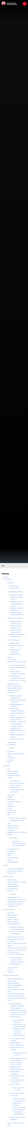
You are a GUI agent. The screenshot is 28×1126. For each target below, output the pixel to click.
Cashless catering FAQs (18, 962)
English (10, 797)
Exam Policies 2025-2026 (18, 680)
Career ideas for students (18, 818)
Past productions (16, 785)
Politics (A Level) (12, 828)
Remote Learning (13, 857)
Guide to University (19, 1107)
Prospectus (11, 751)
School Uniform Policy (17, 739)
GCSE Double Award (20, 843)
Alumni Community (13, 640)
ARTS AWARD (15, 781)
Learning (7, 765)
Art (8, 769)
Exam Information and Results (17, 662)
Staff (9, 762)
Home (3, 565)
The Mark (11, 891)
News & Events (9, 876)
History (10, 808)
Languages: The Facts (17, 820)
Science (10, 834)
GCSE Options (12, 758)
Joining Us (11, 760)
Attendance (11, 972)
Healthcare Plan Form (17, 927)
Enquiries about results (18, 665)
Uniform (10, 970)
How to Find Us (15, 588)
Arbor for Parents (13, 919)
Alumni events (15, 643)
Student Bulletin (12, 888)
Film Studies (11, 799)
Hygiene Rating (15, 964)
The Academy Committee (15, 592)
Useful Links (11, 873)
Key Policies (11, 692)
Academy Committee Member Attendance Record (17, 597)
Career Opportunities (17, 1045)
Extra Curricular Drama (18, 783)
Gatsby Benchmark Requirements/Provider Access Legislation (18, 1006)
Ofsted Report (12, 742)
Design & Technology (14, 775)
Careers (10, 1000)
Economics (11, 795)
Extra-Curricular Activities (15, 979)
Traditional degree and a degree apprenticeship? (19, 1112)
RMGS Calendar (12, 880)
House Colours (12, 981)
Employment (17, 1103)
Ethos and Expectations (15, 686)
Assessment (11, 851)
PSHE (9, 855)
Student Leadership (14, 983)
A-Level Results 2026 (14, 897)
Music (9, 823)
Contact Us (11, 583)
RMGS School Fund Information (17, 948)
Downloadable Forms (14, 924)
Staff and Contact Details (15, 871)
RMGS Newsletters (13, 886)
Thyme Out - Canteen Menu (16, 954)
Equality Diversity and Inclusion (17, 998)
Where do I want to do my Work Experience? (19, 1031)
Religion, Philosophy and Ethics (17, 832)
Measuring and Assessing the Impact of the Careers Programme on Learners (18, 1012)
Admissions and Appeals (15, 618)
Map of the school (13, 684)
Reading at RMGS (13, 862)
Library (10, 860)
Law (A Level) (11, 810)
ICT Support (11, 941)
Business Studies (13, 771)
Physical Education (13, 826)
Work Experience (16, 1017)
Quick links (11, 913)
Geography (11, 806)
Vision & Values (12, 659)
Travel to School (13, 967)
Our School (8, 579)
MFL (9, 815)
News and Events (13, 884)
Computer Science (13, 773)
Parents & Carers (10, 909)
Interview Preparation (17, 1069)
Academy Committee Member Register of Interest (17, 604)
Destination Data (16, 1067)
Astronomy (17, 841)
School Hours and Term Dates (17, 882)
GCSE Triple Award (19, 845)
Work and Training (19, 1035)
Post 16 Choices (15, 1084)
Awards (10, 657)
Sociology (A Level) (13, 849)
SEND (6, 865)
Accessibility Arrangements (16, 869)
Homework (11, 853)
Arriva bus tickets (13, 921)
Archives (13, 894)
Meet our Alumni (16, 654)
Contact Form (15, 586)
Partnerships (12, 744)
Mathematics (11, 812)
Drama (10, 777)
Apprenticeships (16, 1043)
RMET (12, 748)
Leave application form (18, 929)
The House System (13, 952)
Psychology (11, 830)
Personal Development (11, 975)
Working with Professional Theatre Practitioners (17, 790)
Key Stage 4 (14, 838)
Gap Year (16, 1105)
